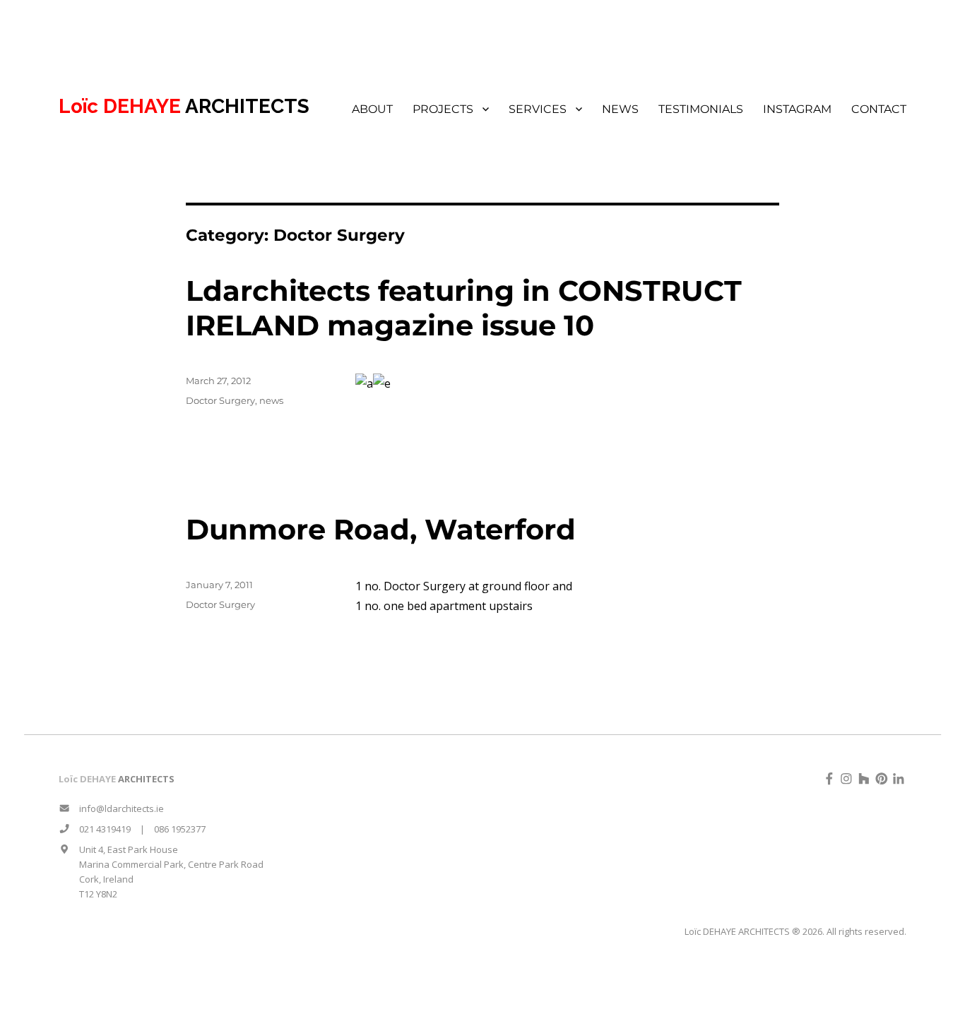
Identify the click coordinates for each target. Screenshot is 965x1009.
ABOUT (372, 109)
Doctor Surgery (220, 400)
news (271, 400)
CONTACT (878, 109)
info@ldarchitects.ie (117, 808)
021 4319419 (100, 829)
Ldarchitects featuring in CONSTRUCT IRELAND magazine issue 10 (464, 307)
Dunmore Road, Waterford (381, 529)
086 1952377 (180, 829)
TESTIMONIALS (700, 109)
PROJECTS (443, 109)
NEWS (620, 109)
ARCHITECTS (184, 106)
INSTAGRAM (797, 109)
